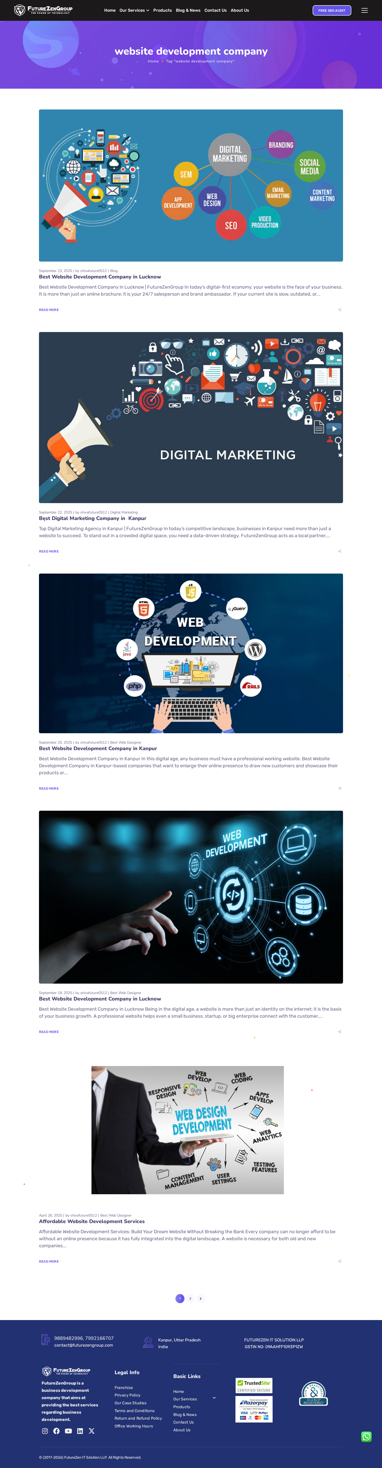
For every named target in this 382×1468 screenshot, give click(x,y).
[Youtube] (68, 1431)
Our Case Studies (131, 1402)
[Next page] (200, 1298)
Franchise (124, 1387)
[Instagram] (45, 1431)
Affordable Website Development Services (92, 1221)
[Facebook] (56, 1431)
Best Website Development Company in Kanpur (98, 748)
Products (162, 10)
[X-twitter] (91, 1431)
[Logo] (43, 10)
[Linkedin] (80, 1431)
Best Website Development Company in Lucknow (100, 276)
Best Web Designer (125, 742)
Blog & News (188, 10)
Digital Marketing (124, 512)
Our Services (132, 10)
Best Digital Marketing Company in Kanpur (92, 518)
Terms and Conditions (135, 1410)
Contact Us (216, 10)
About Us (240, 10)
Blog (114, 270)
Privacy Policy (128, 1395)
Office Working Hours (134, 1426)
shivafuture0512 (93, 270)
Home (110, 10)
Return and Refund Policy (138, 1418)
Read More (49, 310)
